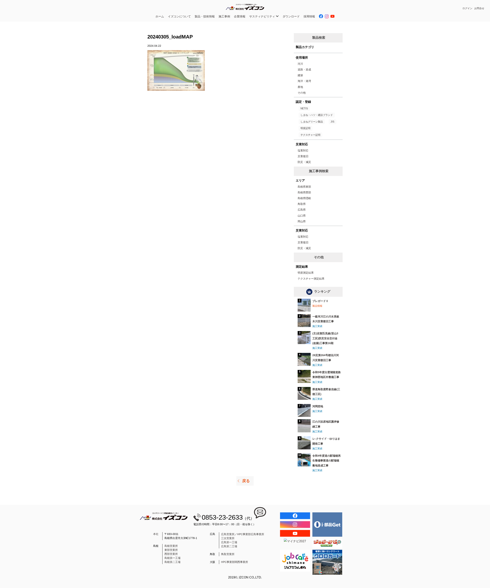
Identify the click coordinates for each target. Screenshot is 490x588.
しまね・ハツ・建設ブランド (317, 115)
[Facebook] (295, 515)
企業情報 (239, 16)
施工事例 (224, 16)
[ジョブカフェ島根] (295, 560)
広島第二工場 (229, 546)
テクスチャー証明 (310, 134)
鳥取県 (302, 203)
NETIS (304, 108)
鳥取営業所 (227, 554)
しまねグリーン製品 (312, 121)
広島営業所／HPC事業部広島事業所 (242, 534)
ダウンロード (291, 16)
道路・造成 (304, 69)
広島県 (302, 209)
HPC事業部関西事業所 (234, 561)
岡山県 (302, 221)
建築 (300, 75)
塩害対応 (303, 150)
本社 (155, 534)
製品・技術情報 (205, 16)
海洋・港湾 (304, 81)
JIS (332, 121)
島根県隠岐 (304, 198)
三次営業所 (227, 538)
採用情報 (309, 16)
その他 (302, 92)
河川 (300, 63)
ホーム (159, 16)
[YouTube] (295, 533)
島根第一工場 (172, 557)
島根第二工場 (172, 561)
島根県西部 (304, 192)
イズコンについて (179, 16)
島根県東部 (304, 186)
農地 (300, 86)
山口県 (302, 215)
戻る (246, 481)
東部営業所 (171, 549)
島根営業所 (171, 545)
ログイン (467, 8)
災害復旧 (303, 156)
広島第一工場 (229, 542)
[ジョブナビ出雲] (327, 543)
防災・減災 (304, 162)
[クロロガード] (327, 562)
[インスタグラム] (295, 524)
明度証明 (305, 128)
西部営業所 (171, 553)
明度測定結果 (306, 272)
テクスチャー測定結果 (311, 278)
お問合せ (479, 8)
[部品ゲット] (327, 524)
